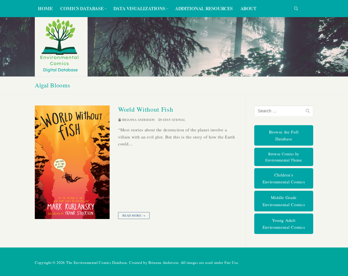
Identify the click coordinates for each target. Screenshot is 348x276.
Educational (173, 120)
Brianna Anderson (138, 120)
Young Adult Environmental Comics (284, 223)
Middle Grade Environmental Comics (284, 201)
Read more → (134, 215)
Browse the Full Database (284, 135)
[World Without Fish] (72, 162)
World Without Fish (145, 109)
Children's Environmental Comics (284, 178)
